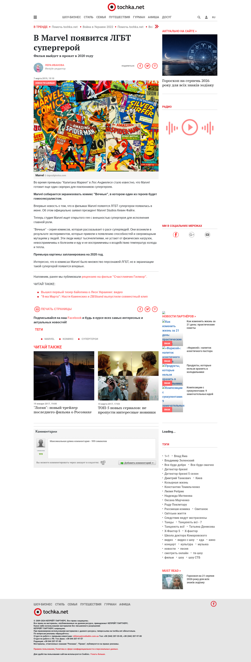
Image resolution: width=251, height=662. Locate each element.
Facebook (75, 317)
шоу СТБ (194, 557)
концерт (170, 544)
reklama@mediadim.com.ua (86, 636)
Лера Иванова (54, 65)
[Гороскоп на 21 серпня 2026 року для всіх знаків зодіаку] (172, 581)
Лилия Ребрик (174, 491)
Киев (199, 478)
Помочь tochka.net (65, 27)
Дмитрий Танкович (177, 478)
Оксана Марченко (176, 500)
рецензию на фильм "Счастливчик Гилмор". (114, 276)
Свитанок (201, 509)
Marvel (49, 338)
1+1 (166, 456)
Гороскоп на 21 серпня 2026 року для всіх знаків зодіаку (200, 579)
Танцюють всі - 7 (190, 522)
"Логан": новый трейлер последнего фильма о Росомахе (63, 409)
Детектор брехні (175, 469)
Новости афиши (45, 83)
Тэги (166, 444)
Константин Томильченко (182, 487)
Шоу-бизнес (71, 17)
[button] (206, 17)
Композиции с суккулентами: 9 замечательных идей (200, 391)
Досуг (167, 17)
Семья (101, 17)
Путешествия (119, 17)
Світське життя (175, 513)
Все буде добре (175, 465)
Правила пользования (44, 649)
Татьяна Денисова (202, 526)
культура (187, 544)
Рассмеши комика (177, 509)
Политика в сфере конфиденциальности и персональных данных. (86, 649)
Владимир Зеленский (179, 460)
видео (168, 540)
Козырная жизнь (176, 482)
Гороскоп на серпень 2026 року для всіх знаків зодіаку (188, 82)
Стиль (88, 17)
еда (201, 540)
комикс (68, 338)
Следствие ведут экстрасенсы (185, 518)
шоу (181, 557)
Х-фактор (191, 531)
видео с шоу (186, 540)
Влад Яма (180, 456)
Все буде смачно (202, 465)
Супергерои (90, 338)
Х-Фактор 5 (172, 531)
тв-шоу (198, 553)
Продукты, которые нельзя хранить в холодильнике (199, 368)
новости (170, 548)
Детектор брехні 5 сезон (181, 473)
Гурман (139, 17)
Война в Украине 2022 (98, 27)
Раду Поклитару (175, 504)
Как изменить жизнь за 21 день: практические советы (201, 324)
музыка (203, 544)
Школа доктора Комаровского (185, 535)
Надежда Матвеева (178, 496)
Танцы (169, 522)
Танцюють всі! (174, 526)
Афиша (153, 17)
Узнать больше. (97, 654)
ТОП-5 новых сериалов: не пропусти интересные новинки (127, 410)
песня (184, 548)
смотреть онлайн (176, 553)
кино (212, 540)
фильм (169, 557)
